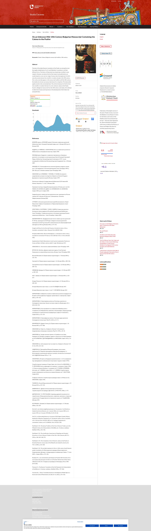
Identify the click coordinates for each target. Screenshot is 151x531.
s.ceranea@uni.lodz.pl (37, 497)
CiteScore (110, 150)
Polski (101, 39)
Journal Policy (94, 26)
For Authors (70, 26)
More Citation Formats (82, 113)
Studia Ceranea (37, 14)
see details (39, 106)
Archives (39, 32)
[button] (26, 522)
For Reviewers (82, 26)
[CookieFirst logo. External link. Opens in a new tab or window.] (24, 523)
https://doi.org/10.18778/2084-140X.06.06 (45, 52)
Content (60, 26)
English (101, 37)
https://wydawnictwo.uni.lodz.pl (40, 509)
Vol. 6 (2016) (46, 32)
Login (119, 1)
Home (32, 26)
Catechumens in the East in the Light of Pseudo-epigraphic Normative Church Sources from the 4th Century (109, 252)
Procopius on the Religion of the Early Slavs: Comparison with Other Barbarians (109, 225)
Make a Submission (105, 46)
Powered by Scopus (108, 156)
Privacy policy (80, 521)
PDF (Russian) (81, 78)
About (51, 26)
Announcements (41, 26)
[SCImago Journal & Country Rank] (108, 143)
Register (113, 1)
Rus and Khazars (104, 231)
